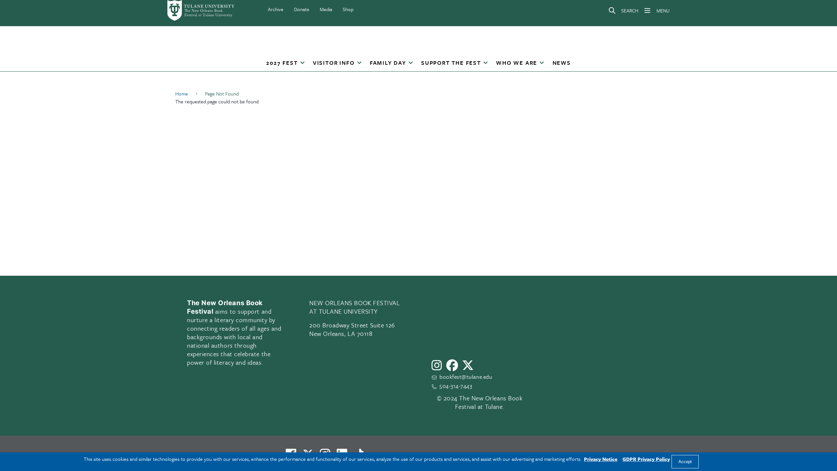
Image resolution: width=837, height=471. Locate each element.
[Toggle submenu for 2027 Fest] (302, 63)
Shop (348, 9)
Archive (275, 9)
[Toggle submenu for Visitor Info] (359, 63)
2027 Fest (282, 63)
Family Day (388, 63)
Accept (685, 461)
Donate (301, 9)
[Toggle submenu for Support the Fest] (485, 63)
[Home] (201, 10)
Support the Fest (451, 63)
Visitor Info (334, 63)
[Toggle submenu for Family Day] (410, 63)
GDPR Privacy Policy (646, 458)
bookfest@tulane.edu (465, 377)
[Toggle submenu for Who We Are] (541, 63)
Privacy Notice (600, 458)
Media (326, 9)
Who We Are (516, 63)
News (562, 63)
